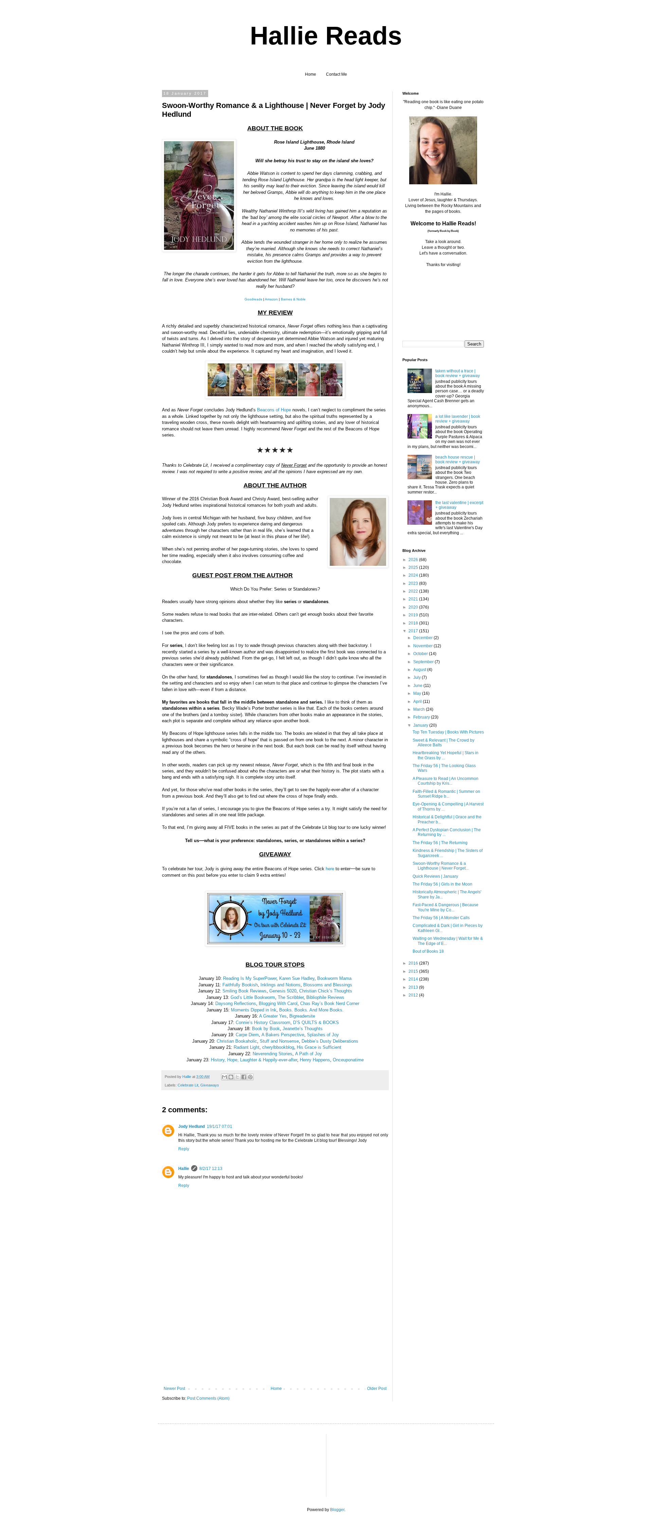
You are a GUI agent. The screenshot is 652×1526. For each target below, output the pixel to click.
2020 (414, 607)
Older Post (376, 1388)
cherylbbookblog (278, 1047)
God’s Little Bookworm (253, 997)
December (423, 637)
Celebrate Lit (188, 1085)
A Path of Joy (308, 1053)
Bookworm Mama (334, 978)
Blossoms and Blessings (327, 984)
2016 (414, 963)
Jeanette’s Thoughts (303, 1028)
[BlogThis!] (231, 1077)
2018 (414, 623)
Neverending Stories (272, 1053)
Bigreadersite (302, 1016)
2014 (414, 979)
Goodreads (253, 299)
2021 (414, 599)
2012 (414, 995)
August (420, 669)
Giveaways (209, 1085)
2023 (414, 583)
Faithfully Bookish (240, 984)
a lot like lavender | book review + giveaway (457, 419)
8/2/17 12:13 (210, 1168)
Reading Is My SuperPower (249, 978)
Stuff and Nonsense (279, 1041)
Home (310, 74)
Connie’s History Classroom (263, 1022)
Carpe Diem (247, 1034)
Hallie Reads (326, 35)
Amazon (271, 299)
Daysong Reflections (235, 1003)
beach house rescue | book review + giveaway (457, 459)
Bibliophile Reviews (325, 997)
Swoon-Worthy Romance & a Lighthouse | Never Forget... (441, 866)
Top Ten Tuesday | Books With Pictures (448, 732)
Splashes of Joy (323, 1034)
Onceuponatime (348, 1059)
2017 (414, 631)
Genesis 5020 (282, 990)
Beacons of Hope (274, 409)
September (424, 661)
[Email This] (224, 1077)
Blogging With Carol (278, 1003)
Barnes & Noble (293, 299)
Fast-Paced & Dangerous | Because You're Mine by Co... (445, 907)
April (418, 701)
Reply (183, 1149)
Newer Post (174, 1388)
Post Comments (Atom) (208, 1398)
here (330, 868)
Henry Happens (315, 1059)
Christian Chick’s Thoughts (325, 990)
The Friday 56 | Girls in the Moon (442, 884)
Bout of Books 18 (428, 951)
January (421, 725)
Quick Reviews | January (435, 876)
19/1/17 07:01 (219, 1126)
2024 (414, 575)
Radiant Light (246, 1047)
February (422, 717)
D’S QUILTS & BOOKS (316, 1022)
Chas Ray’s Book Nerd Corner (329, 1003)
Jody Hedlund (191, 1126)
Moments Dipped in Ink (253, 1009)
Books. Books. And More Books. (311, 1009)
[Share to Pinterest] (250, 1077)
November (423, 646)
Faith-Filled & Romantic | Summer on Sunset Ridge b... (446, 794)
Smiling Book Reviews (244, 990)
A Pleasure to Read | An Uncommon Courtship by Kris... (445, 781)
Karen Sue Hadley (296, 978)
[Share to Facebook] (243, 1077)
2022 (414, 591)
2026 (414, 559)
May (417, 693)
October (421, 653)
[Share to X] (237, 1077)
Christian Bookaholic (237, 1041)
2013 (414, 987)
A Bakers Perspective (282, 1034)
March (419, 709)
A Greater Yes (273, 1016)
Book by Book (266, 1028)
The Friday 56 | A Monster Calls (441, 917)
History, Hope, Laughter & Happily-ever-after (254, 1059)
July (417, 677)
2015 (414, 971)
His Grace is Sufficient (319, 1047)
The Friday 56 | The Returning (440, 842)
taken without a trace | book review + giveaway (457, 373)
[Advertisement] (275, 1335)
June (418, 685)
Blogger (337, 1509)
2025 (414, 567)
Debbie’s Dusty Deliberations (330, 1041)
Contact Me (336, 74)
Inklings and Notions (280, 984)
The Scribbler (291, 997)
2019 (414, 615)
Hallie (183, 1168)
